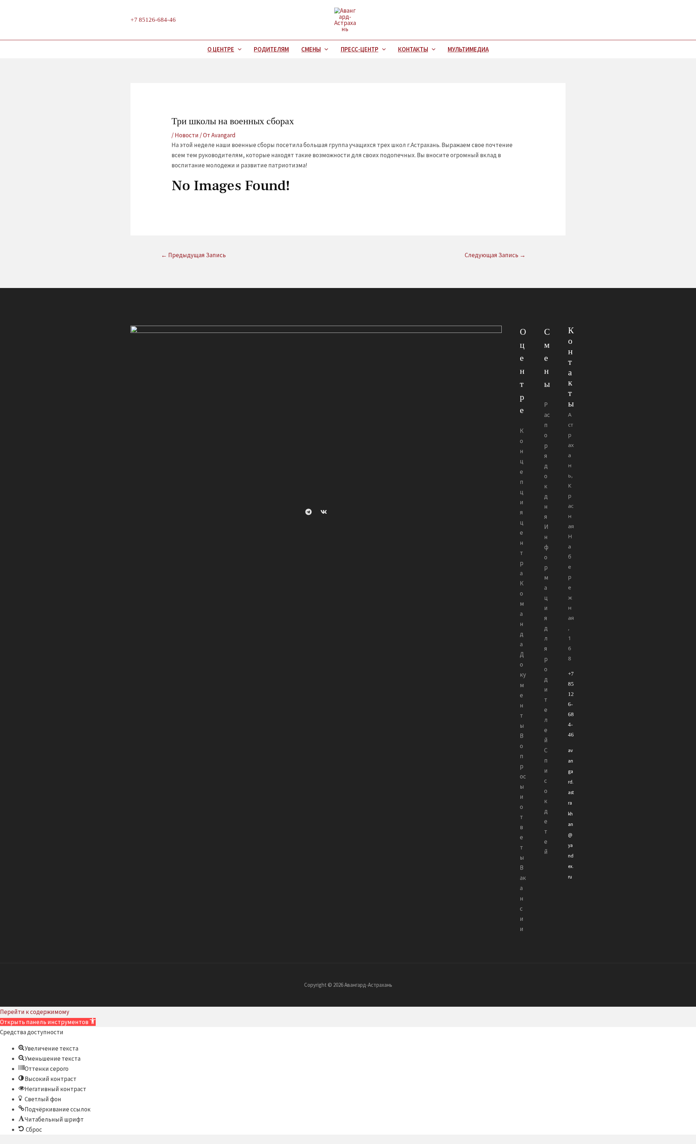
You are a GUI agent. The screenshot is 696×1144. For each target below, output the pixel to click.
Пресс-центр (359, 49)
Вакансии (523, 898)
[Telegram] (308, 512)
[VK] (323, 512)
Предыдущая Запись (193, 255)
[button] (48, 1022)
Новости (187, 135)
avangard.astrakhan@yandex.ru (571, 813)
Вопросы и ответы (523, 797)
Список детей (546, 801)
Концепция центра (521, 502)
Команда (522, 613)
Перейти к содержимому (34, 1012)
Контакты (413, 49)
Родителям (271, 49)
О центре (220, 49)
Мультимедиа (468, 49)
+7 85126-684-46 (153, 19)
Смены (311, 49)
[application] (237, 49)
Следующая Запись (495, 255)
